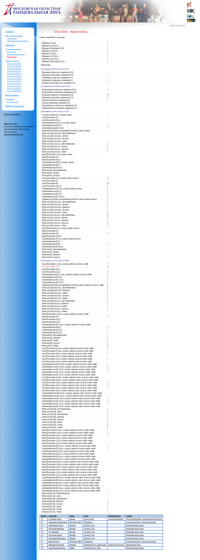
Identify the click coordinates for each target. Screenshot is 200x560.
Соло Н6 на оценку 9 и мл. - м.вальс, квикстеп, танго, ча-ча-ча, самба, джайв (70, 380)
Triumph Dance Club (92, 548)
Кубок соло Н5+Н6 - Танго (52, 411)
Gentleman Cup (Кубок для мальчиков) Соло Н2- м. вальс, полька (66, 130)
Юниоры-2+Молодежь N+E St (53, 48)
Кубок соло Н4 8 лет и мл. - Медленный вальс (59, 287)
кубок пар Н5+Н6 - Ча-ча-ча (52, 504)
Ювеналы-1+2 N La (49, 53)
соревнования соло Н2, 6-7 (52, 125)
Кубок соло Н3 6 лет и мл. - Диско (54, 212)
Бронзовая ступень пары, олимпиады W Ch (57, 97)
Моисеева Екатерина (135, 548)
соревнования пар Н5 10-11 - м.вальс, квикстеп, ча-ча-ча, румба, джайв (68, 451)
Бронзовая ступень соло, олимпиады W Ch (57, 95)
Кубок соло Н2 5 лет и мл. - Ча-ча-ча (55, 138)
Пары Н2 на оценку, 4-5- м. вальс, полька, (57, 154)
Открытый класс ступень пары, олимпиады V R (59, 108)
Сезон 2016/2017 (14, 74)
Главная (10, 31)
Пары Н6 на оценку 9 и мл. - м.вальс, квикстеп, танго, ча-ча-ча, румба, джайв (70, 461)
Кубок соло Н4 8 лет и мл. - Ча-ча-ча (55, 295)
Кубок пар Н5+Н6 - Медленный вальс (56, 493)
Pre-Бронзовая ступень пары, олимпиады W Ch (59, 92)
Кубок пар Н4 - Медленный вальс (54, 335)
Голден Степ (89, 525)
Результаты (12, 57)
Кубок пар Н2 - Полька (50, 173)
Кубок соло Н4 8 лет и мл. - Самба (54, 293)
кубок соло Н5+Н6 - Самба (52, 422)
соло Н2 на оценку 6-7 (50, 117)
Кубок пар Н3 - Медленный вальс (54, 249)
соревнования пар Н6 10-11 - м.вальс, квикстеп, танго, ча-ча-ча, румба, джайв (70, 482)
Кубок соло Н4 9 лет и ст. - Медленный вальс (58, 301)
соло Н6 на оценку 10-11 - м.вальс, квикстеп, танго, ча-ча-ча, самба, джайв (69, 385)
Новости (10, 45)
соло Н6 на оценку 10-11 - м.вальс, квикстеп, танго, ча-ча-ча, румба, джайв (69, 382)
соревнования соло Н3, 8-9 (52, 194)
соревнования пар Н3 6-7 (51, 241)
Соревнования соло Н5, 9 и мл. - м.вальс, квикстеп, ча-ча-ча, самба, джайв (69, 364)
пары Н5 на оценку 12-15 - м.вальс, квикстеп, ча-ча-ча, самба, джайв (67, 443)
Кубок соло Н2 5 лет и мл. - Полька (55, 136)
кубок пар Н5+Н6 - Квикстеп (52, 501)
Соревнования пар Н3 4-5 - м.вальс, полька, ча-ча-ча (61, 238)
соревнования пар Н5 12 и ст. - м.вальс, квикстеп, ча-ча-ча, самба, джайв (68, 459)
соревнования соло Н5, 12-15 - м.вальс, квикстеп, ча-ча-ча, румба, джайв (69, 372)
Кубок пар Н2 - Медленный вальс (54, 170)
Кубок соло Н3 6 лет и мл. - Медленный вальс (59, 202)
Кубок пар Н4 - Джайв (50, 345)
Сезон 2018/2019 (14, 69)
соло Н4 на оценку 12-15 (51, 272)
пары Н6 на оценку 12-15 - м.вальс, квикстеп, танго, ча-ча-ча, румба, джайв (69, 472)
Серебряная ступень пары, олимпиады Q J (57, 80)
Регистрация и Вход (12, 114)
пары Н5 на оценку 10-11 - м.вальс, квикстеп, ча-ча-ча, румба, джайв (67, 435)
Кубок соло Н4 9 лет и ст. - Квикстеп (55, 303)
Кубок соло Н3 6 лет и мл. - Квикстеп (56, 207)
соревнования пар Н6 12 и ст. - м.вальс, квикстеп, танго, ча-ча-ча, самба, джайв (71, 490)
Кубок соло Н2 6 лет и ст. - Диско (54, 151)
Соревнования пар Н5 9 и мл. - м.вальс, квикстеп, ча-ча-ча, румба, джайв (69, 446)
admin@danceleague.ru (13, 134)
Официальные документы (18, 41)
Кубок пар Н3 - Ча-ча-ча (51, 257)
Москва (72, 519)
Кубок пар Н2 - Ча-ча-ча (51, 175)
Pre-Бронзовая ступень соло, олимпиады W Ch (59, 89)
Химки (72, 548)
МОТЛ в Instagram (15, 106)
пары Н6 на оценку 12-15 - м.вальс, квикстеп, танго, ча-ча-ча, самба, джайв (69, 475)
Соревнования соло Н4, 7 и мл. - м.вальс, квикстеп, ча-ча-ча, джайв (67, 274)
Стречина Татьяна (148, 522)
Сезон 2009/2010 (14, 91)
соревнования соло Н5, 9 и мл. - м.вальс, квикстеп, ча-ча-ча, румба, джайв (69, 366)
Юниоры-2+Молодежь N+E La (53, 61)
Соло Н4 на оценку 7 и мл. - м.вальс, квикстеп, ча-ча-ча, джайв (65, 264)
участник (53, 516)
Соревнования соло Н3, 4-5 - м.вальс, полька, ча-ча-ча (62, 188)
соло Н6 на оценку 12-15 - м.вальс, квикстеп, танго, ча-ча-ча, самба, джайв (69, 390)
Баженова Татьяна (116, 545)
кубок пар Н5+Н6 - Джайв (51, 511)
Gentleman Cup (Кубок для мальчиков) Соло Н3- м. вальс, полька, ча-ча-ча (69, 199)
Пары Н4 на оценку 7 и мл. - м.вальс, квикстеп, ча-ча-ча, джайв (65, 314)
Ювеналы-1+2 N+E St (50, 45)
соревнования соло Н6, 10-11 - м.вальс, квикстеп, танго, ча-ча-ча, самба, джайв (71, 401)
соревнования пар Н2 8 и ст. (52, 167)
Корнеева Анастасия (135, 525)
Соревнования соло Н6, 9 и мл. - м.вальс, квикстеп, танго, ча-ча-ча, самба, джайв (72, 395)
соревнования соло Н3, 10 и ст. (53, 196)
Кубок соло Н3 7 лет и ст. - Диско (54, 225)
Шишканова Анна (133, 545)
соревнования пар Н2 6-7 (51, 165)
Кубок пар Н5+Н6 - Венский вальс (54, 498)
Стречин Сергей (133, 522)
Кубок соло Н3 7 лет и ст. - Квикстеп (55, 220)
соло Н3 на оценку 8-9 (50, 183)
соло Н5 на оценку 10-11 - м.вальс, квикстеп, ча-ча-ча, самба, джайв (67, 356)
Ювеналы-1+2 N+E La (50, 56)
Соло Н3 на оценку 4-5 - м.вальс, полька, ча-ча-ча (60, 178)
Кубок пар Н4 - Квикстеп (51, 337)
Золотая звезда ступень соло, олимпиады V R (58, 83)
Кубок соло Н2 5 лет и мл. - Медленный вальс (59, 133)
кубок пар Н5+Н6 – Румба (51, 509)
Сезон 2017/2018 (14, 71)
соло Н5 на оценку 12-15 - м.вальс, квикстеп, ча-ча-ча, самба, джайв (67, 361)
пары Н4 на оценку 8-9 (50, 316)
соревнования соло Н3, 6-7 (52, 191)
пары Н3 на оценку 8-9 (50, 233)
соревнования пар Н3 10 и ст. (52, 246)
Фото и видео (12, 102)
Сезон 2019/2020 (14, 66)
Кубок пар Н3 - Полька (50, 252)
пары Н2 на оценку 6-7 (50, 157)
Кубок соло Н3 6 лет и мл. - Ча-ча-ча (55, 209)
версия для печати (177, 25)
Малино (72, 545)
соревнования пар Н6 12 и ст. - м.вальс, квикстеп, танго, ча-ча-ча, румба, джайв (71, 488)
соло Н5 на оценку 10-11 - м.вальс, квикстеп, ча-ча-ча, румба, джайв (67, 353)
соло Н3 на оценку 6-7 (50, 180)
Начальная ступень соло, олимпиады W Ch (57, 72)
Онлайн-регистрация (16, 54)
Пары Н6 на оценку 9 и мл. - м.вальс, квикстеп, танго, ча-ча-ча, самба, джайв (70, 464)
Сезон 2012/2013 (14, 84)
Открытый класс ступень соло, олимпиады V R (59, 105)
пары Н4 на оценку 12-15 (51, 322)
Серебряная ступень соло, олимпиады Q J (57, 77)
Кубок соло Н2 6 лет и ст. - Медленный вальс (58, 144)
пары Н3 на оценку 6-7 (50, 231)
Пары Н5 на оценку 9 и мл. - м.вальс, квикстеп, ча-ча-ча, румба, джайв (68, 430)
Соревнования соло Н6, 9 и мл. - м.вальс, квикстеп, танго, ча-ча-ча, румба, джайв (72, 393)
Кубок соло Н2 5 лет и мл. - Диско (54, 141)
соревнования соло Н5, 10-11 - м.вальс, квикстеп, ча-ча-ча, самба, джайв (68, 369)
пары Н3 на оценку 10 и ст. (51, 236)
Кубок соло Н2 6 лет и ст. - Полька (54, 146)
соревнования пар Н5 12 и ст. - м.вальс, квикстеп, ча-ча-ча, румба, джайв (68, 456)
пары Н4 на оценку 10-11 (51, 319)
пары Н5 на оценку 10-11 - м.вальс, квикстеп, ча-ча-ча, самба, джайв (67, 438)
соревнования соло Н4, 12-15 (52, 282)
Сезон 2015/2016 (14, 76)
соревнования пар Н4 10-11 (52, 330)
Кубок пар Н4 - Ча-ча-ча (51, 343)
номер (43, 516)
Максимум (95, 545)
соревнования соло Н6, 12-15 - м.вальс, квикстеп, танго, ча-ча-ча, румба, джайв (71, 403)
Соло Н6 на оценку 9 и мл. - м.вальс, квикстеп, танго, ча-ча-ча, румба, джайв (70, 377)
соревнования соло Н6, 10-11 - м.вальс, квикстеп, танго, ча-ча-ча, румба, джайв (71, 398)
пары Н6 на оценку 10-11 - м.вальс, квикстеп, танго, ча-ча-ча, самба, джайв (69, 469)
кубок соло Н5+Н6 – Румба (52, 424)
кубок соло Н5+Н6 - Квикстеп (53, 417)
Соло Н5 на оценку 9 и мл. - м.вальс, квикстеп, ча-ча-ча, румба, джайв (68, 348)
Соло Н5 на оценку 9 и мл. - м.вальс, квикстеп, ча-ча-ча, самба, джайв (67, 351)
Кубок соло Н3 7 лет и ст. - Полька (54, 217)
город (71, 516)
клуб (86, 516)
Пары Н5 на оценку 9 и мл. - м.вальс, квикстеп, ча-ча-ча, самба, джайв (68, 432)
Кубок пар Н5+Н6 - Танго (51, 496)
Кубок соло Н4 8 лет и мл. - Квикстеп (56, 290)
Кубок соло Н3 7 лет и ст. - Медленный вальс (58, 215)
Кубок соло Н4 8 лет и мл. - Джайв (54, 298)
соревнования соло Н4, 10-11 (52, 279)
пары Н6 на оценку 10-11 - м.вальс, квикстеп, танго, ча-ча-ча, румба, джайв (69, 467)
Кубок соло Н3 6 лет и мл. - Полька (55, 204)
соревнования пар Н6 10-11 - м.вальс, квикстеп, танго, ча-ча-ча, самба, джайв (70, 485)
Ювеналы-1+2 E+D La (50, 59)
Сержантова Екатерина (152, 519)
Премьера (88, 522)
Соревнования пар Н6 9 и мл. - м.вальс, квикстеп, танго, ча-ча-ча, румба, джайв (71, 477)
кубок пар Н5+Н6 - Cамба (51, 506)
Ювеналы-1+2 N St (49, 43)
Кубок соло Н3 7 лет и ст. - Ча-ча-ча (55, 223)
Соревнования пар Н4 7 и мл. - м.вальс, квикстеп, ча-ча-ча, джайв (66, 324)
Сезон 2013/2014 (14, 81)
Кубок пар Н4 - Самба (50, 340)
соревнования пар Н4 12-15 (52, 332)
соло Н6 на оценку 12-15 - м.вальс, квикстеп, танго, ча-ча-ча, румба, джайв (69, 388)
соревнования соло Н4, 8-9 (52, 277)
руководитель (114, 516)
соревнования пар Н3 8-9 (51, 244)
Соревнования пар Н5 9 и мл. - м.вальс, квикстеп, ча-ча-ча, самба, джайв (68, 448)
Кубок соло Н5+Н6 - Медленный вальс (56, 409)
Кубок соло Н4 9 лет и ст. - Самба (54, 306)
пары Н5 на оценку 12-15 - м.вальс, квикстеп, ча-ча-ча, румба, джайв (67, 440)
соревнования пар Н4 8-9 (51, 327)
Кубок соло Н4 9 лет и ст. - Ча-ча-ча (55, 308)
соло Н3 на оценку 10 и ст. (51, 186)
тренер (129, 516)
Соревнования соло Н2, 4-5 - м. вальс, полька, (59, 122)
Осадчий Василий (115, 519)
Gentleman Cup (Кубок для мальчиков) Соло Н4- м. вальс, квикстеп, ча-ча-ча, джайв (73, 285)
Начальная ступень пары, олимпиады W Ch (57, 75)
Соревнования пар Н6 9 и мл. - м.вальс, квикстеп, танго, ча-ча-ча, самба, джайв (71, 480)
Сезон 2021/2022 (14, 64)
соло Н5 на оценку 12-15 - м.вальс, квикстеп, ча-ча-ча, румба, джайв (67, 359)
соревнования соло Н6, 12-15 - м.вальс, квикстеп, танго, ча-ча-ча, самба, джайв (71, 406)
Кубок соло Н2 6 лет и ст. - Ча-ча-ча (55, 149)
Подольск (75, 522)
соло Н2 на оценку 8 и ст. (51, 120)
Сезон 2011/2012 (14, 86)
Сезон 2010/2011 (14, 89)
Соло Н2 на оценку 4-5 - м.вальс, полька (57, 115)
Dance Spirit (89, 519)
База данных (12, 95)
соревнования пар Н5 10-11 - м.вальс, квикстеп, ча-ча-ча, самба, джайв (68, 453)
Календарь (11, 52)
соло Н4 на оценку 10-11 (51, 269)
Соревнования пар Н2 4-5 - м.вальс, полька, (58, 162)
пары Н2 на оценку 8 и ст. (51, 159)
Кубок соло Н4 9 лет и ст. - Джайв (54, 311)
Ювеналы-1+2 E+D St (50, 51)
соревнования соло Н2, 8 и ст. (53, 128)
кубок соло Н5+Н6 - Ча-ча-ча (53, 419)
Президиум (11, 38)
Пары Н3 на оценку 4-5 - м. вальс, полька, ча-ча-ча (60, 228)
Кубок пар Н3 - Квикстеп (51, 254)
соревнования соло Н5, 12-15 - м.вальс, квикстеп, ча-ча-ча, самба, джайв (68, 374)
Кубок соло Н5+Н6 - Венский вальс (55, 414)
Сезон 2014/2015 (14, 79)
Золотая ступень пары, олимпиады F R (56, 103)
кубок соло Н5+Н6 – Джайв (52, 427)
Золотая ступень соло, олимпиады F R (56, 100)
